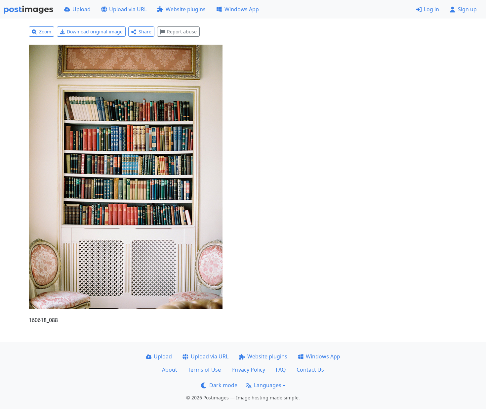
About (169, 369)
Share (145, 31)
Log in (431, 9)
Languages (267, 385)
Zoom (45, 31)
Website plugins (186, 9)
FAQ (281, 369)
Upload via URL (128, 9)
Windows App (241, 9)
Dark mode (223, 385)
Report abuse (182, 31)
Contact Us (310, 369)
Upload (81, 9)
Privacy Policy (248, 369)
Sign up (467, 9)
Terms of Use (204, 369)
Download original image (95, 31)
